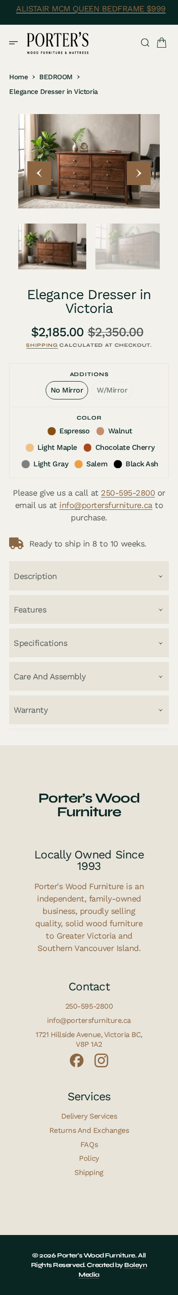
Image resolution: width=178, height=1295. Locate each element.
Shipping (42, 345)
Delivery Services (89, 1116)
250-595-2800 (128, 492)
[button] (16, 42)
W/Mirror (114, 392)
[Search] (145, 42)
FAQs (89, 1144)
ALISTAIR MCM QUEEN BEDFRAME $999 (91, 8)
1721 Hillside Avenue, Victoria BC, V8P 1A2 (89, 1039)
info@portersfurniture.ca (105, 505)
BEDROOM (56, 77)
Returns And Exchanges (89, 1130)
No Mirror (70, 392)
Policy (89, 1158)
